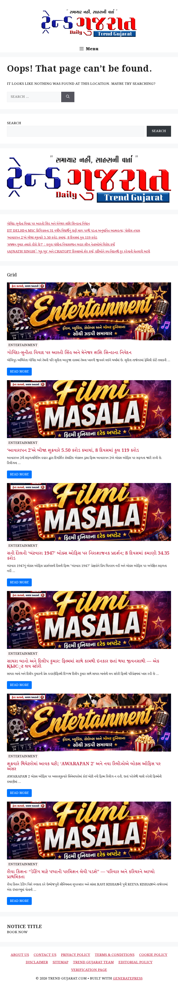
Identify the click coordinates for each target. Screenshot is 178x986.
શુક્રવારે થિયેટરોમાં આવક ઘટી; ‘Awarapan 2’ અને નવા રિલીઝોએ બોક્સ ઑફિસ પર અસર (84, 767)
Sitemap (60, 962)
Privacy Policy (75, 955)
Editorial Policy (135, 962)
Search (14, 123)
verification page (89, 970)
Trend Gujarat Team (93, 962)
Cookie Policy (153, 955)
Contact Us (45, 955)
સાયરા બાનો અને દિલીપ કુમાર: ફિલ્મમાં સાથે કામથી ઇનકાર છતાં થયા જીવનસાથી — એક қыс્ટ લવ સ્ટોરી (83, 664)
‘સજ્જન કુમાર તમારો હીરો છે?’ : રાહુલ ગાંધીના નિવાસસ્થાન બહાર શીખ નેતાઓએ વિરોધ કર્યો (61, 244)
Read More (19, 371)
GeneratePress (128, 978)
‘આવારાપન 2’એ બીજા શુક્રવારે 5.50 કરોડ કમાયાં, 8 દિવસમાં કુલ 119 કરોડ (52, 237)
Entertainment (23, 345)
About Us (20, 955)
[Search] (67, 97)
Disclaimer (37, 962)
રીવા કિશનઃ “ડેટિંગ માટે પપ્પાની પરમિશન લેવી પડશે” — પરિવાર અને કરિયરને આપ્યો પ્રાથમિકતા (81, 874)
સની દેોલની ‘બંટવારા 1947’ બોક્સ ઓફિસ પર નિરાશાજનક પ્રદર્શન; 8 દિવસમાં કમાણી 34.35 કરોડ (88, 556)
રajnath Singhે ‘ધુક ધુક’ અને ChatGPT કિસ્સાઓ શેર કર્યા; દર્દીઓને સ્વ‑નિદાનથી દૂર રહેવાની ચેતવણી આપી (78, 251)
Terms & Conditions (114, 955)
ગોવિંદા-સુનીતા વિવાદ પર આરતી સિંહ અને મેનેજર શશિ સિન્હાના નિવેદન (48, 223)
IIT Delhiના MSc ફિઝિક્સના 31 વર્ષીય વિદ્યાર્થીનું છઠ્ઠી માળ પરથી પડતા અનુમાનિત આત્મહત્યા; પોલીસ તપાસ (73, 230)
